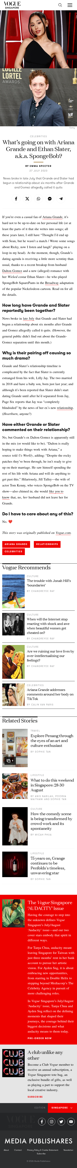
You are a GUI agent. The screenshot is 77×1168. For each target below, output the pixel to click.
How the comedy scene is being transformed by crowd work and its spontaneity (51, 821)
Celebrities (38, 136)
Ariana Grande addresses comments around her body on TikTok (50, 694)
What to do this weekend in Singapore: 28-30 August (52, 784)
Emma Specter (41, 166)
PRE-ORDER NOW (40, 1038)
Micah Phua (43, 834)
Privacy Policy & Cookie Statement (42, 1150)
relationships (47, 544)
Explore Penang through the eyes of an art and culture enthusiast (52, 740)
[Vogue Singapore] (12, 5)
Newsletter (68, 1150)
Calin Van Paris (42, 704)
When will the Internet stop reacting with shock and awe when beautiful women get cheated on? (48, 625)
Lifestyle (37, 775)
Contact (18, 1150)
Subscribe (35, 1097)
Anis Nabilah (44, 796)
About (6, 1150)
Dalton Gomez (12, 270)
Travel (35, 730)
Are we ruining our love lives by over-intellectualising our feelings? (50, 655)
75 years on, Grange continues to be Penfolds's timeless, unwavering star (48, 865)
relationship (65, 407)
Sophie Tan (43, 751)
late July (28, 318)
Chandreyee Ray (43, 591)
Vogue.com (63, 532)
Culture (33, 576)
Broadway (52, 282)
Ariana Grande (52, 216)
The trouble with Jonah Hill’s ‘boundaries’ (49, 582)
